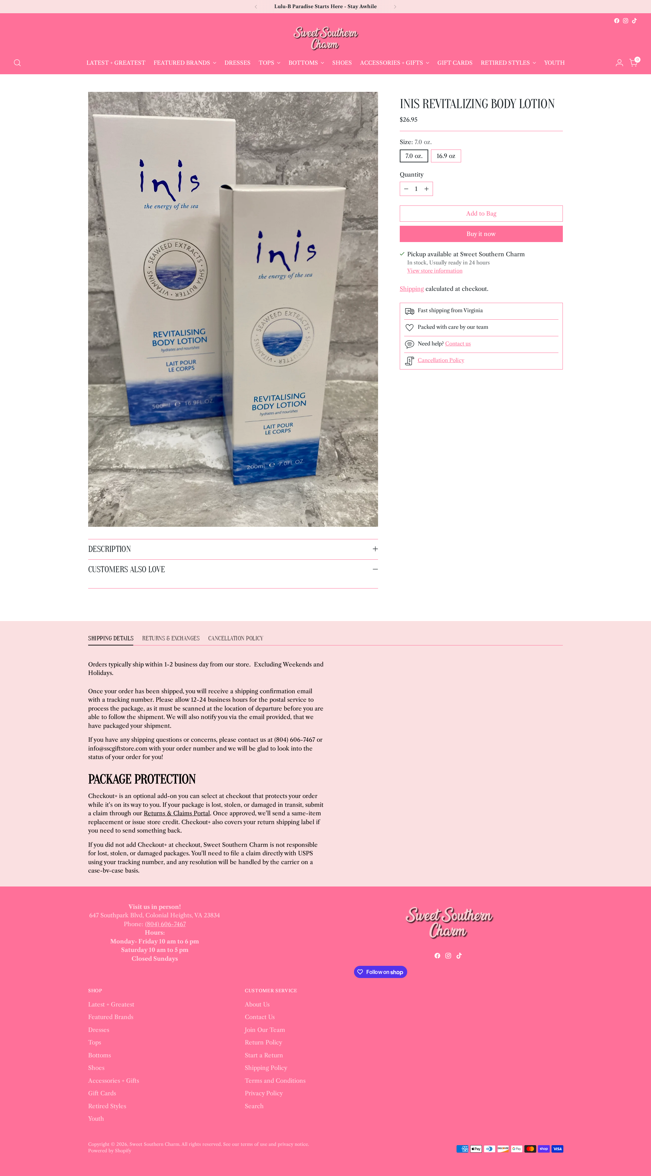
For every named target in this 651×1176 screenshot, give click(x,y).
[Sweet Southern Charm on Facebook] (617, 21)
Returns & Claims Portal (177, 813)
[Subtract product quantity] (406, 189)
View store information (434, 270)
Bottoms (99, 1055)
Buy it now (481, 234)
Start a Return (264, 1055)
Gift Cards (102, 1093)
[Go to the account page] (619, 62)
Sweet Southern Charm (154, 1144)
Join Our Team (265, 1029)
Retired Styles (107, 1106)
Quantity (411, 174)
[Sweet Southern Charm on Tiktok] (634, 21)
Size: (416, 142)
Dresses (98, 1029)
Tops (94, 1042)
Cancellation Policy (441, 360)
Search (254, 1106)
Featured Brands (110, 1017)
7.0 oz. (414, 156)
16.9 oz (446, 156)
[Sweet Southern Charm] (325, 38)
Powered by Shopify (109, 1150)
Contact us (458, 343)
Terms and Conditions (275, 1080)
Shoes (96, 1067)
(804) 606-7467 (165, 924)
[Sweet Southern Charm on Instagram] (626, 21)
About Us (257, 1004)
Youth (96, 1118)
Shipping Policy (266, 1067)
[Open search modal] (17, 62)
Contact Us (260, 1017)
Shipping (412, 288)
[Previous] (256, 6)
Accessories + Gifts (113, 1080)
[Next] (395, 6)
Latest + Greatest (111, 1004)
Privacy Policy (264, 1093)
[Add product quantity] (426, 189)
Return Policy (263, 1042)
